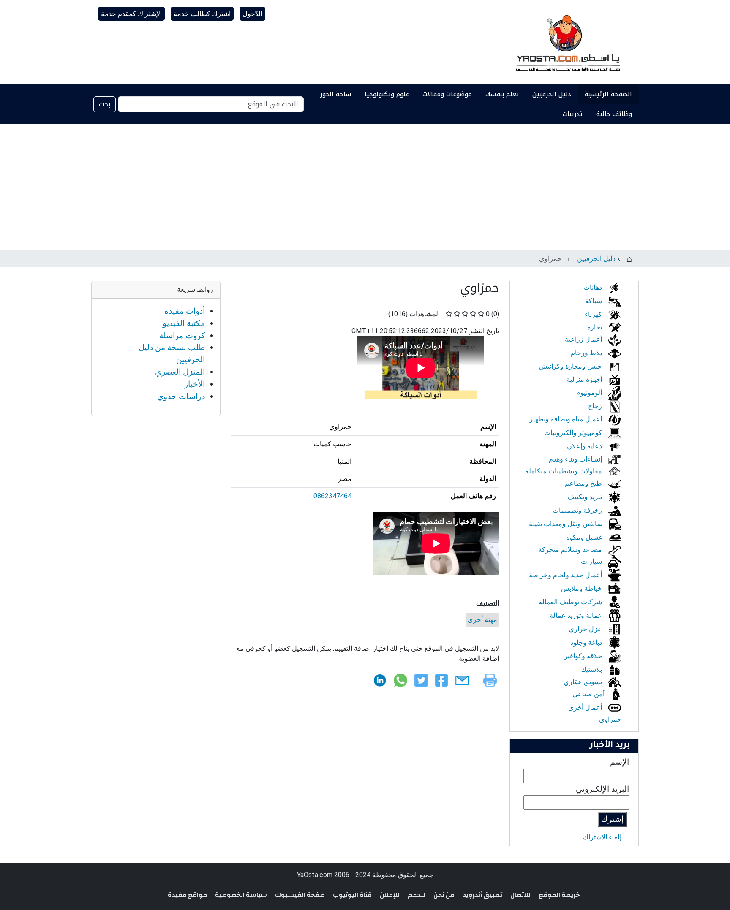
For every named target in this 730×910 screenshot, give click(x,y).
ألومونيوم (590, 392)
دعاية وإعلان (585, 446)
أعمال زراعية (584, 339)
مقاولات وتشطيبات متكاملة (564, 471)
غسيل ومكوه (585, 537)
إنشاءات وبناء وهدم (576, 459)
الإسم (619, 762)
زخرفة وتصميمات (578, 510)
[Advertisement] (365, 187)
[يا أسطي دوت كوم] (567, 42)
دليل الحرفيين (551, 94)
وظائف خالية (614, 114)
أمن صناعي (589, 694)
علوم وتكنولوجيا (387, 94)
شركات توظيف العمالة (571, 602)
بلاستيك (592, 670)
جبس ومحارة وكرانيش (571, 366)
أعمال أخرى (586, 708)
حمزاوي (610, 719)
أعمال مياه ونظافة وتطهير (566, 419)
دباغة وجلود (587, 642)
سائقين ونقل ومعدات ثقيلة (566, 524)
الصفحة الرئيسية (608, 94)
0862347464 (332, 496)
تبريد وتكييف (585, 497)
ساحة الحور (335, 94)
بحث (104, 104)
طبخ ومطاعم (584, 483)
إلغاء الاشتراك (602, 837)
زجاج (596, 406)
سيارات (592, 561)
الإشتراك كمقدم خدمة (131, 14)
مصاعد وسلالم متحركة (571, 550)
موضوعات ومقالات (447, 94)
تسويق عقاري (584, 682)
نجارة (595, 327)
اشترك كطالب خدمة (202, 14)
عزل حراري (586, 629)
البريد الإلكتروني (602, 789)
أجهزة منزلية (585, 379)
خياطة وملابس (582, 588)
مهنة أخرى (482, 620)
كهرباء (594, 314)
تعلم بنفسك (502, 94)
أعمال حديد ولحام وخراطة (566, 575)
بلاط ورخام (587, 353)
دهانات (593, 287)
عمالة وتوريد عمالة (577, 615)
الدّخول (252, 14)
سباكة (594, 301)
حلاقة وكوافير (584, 656)
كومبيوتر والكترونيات (574, 433)
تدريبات (573, 114)
